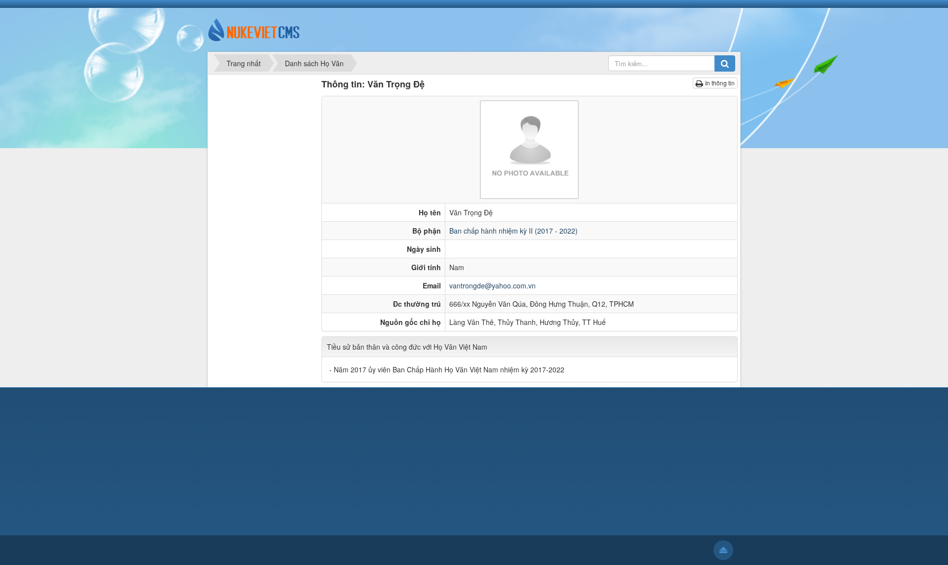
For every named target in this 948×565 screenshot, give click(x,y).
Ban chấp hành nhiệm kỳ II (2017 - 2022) (513, 231)
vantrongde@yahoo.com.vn (492, 285)
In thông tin (720, 83)
